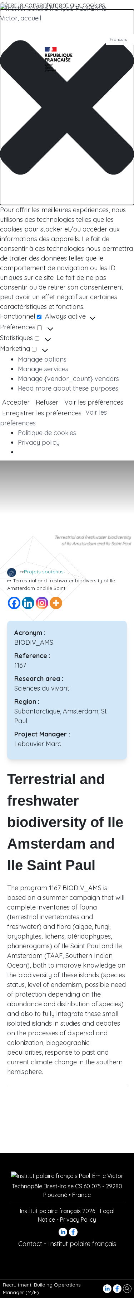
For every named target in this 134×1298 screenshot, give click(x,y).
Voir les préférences (93, 402)
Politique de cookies (47, 433)
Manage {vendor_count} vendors (68, 378)
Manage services (43, 369)
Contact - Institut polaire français (67, 1244)
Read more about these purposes (68, 388)
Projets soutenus (44, 571)
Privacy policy (39, 442)
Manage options (42, 359)
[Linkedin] (28, 603)
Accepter (16, 402)
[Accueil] (11, 572)
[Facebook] (118, 1288)
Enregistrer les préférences (41, 413)
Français (118, 39)
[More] (56, 603)
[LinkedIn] (108, 1288)
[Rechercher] (127, 1288)
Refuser (47, 402)
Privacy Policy (78, 1219)
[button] (67, 107)
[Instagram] (42, 603)
